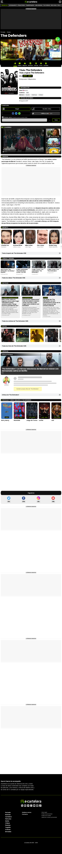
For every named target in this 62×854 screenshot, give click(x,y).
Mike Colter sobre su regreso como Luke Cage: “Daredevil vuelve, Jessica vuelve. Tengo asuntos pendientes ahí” (10, 303)
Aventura (34, 95)
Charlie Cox (5, 245)
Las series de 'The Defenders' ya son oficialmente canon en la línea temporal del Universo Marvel (51, 303)
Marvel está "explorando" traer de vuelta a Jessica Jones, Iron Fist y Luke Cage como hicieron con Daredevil (31, 303)
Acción (28, 95)
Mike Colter (29, 245)
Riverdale (17, 420)
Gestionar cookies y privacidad (49, 817)
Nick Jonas (53, 5)
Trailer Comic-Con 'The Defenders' (53, 270)
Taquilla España (30, 5)
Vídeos (7, 823)
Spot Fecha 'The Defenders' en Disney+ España (8, 271)
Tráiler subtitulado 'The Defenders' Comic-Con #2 (22, 271)
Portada (3, 32)
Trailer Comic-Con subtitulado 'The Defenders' (37, 271)
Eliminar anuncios (31, 8)
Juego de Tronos (31, 420)
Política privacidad (47, 814)
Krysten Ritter (17, 245)
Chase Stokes (21, 5)
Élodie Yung (53, 245)
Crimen (41, 95)
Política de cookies (46, 815)
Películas (8, 819)
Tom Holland (46, 5)
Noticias (8, 815)
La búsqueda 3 (13, 5)
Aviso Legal (44, 812)
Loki (52, 420)
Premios (8, 825)
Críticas (8, 829)
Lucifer (41, 420)
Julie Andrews (38, 5)
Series (9, 32)
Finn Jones (40, 245)
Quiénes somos (26, 812)
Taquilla (8, 827)
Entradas (8, 832)
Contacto (25, 814)
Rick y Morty (5, 420)
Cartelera (8, 817)
